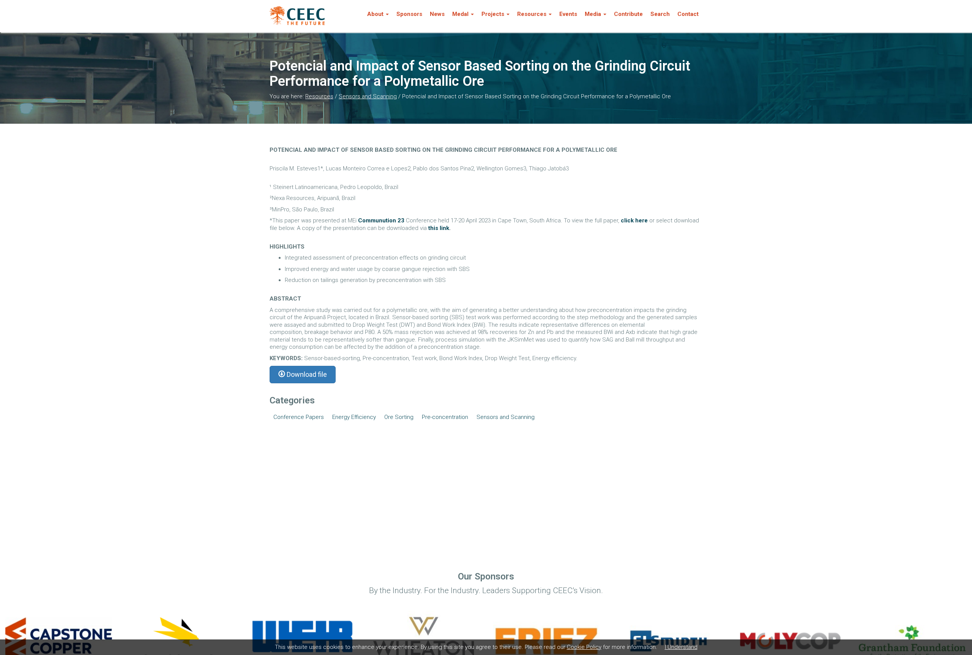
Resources (319, 96)
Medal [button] (460, 14)
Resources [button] (531, 14)
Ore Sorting (398, 417)
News (437, 14)
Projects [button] (492, 14)
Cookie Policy (584, 647)
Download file (306, 374)
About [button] (375, 14)
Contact (688, 14)
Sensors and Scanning (368, 96)
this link (438, 228)
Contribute (628, 14)
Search (660, 14)
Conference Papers (298, 417)
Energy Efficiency (354, 417)
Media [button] (593, 14)
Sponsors (409, 14)
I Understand (681, 647)
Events (568, 14)
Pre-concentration (445, 417)
